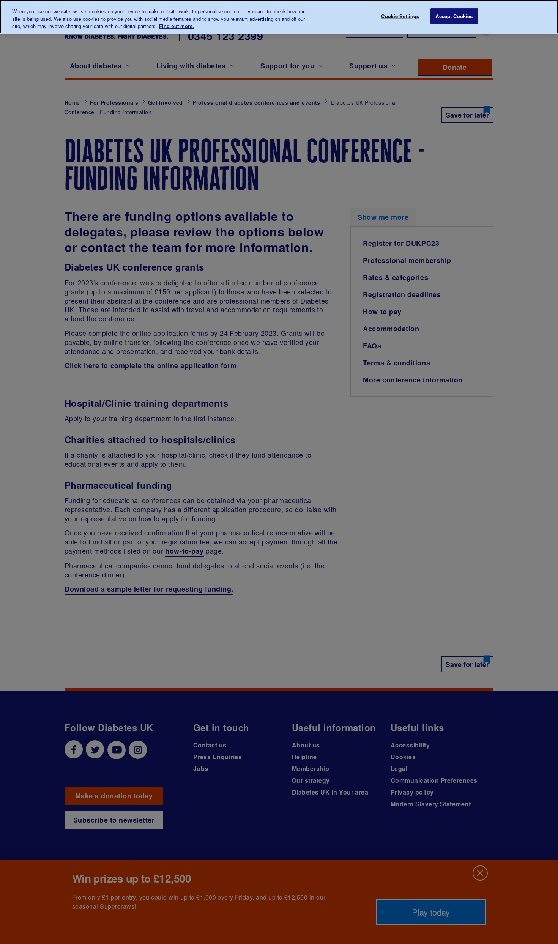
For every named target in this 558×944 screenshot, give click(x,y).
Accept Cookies (454, 16)
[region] (279, 17)
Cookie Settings (400, 16)
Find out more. (176, 26)
